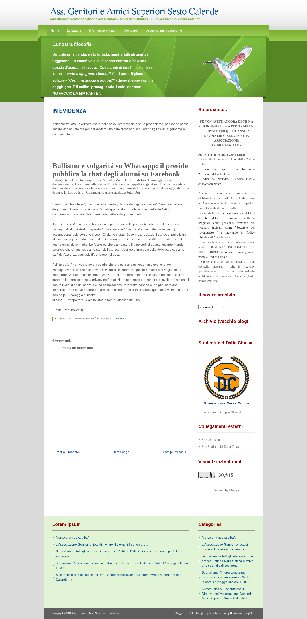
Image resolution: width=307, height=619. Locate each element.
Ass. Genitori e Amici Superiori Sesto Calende (134, 10)
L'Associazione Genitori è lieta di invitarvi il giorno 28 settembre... (102, 544)
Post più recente (67, 452)
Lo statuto (74, 30)
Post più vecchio (174, 452)
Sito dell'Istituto (212, 439)
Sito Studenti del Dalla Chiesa (221, 446)
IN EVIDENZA (69, 110)
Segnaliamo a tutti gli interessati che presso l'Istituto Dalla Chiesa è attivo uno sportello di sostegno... (227, 560)
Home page (121, 452)
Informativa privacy (102, 30)
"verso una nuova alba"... (73, 537)
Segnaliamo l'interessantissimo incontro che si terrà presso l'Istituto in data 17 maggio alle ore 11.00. (227, 577)
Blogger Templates (185, 613)
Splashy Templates (210, 613)
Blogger (234, 490)
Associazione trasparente (164, 30)
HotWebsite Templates (242, 613)
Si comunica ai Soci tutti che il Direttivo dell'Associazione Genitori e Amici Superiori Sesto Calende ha (228, 593)
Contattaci (131, 30)
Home (55, 30)
